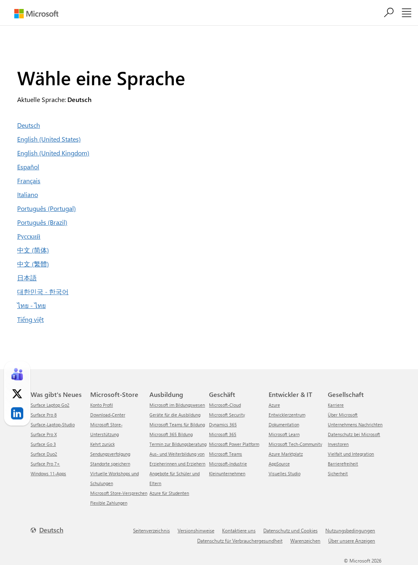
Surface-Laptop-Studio (53, 424)
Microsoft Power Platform (234, 444)
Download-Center (107, 415)
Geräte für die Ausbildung (174, 415)
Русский (28, 236)
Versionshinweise (196, 530)
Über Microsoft (343, 415)
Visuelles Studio (284, 473)
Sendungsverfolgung (110, 454)
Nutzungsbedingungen (350, 530)
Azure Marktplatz (286, 454)
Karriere (336, 405)
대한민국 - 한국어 (43, 291)
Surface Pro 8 (44, 415)
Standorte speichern (110, 464)
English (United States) (49, 139)
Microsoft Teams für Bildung (177, 424)
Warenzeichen (305, 540)
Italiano (27, 194)
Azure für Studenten (169, 493)
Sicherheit (338, 473)
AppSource (279, 464)
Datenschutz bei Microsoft (354, 434)
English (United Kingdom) (53, 152)
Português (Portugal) (46, 208)
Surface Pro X (44, 434)
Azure (274, 405)
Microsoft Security (227, 415)
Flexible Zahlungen (108, 503)
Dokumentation (284, 424)
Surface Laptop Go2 (50, 405)
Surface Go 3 (43, 444)
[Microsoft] (36, 13)
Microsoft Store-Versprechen (118, 493)
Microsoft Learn (284, 434)
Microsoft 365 (222, 434)
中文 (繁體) (33, 263)
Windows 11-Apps (48, 473)
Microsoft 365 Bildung (171, 434)
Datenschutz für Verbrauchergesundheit (239, 540)
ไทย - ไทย (31, 305)
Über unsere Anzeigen (351, 540)
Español (28, 166)
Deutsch (28, 125)
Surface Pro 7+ (45, 464)
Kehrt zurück (102, 444)
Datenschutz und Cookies (290, 530)
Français (28, 180)
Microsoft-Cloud (225, 405)
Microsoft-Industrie (228, 464)
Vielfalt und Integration (351, 454)
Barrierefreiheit (343, 464)
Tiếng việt (30, 319)
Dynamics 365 (223, 424)
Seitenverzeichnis (151, 530)
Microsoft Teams (225, 454)
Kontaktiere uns (239, 530)
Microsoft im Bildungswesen (177, 405)
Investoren (338, 444)
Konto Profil (101, 405)
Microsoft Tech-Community (295, 444)
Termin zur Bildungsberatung (178, 444)
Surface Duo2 (44, 454)
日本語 (27, 277)
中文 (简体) (33, 250)
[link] (17, 374)
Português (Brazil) (42, 222)
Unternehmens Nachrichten (355, 424)
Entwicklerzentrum (287, 415)
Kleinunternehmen (227, 473)
